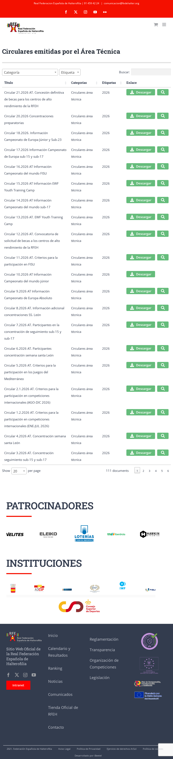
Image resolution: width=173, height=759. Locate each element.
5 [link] (162, 471)
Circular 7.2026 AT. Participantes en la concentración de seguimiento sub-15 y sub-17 (32, 331)
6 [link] (168, 471)
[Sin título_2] (149, 633)
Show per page (21, 471)
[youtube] (34, 675)
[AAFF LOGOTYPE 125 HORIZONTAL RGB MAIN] (116, 533)
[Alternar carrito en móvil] (156, 24)
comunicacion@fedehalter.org (121, 3)
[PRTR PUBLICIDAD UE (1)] (149, 680)
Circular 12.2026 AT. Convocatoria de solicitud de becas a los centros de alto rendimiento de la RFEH (32, 240)
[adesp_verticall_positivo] (39, 586)
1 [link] (137, 471)
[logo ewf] (95, 586)
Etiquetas (109, 82)
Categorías (79, 82)
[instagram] (25, 675)
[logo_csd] (81, 600)
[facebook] (8, 675)
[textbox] (13, 72)
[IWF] (123, 582)
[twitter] (17, 675)
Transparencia (102, 649)
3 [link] (149, 471)
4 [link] (156, 471)
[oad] (67, 588)
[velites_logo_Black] (15, 534)
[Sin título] (149, 652)
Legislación (99, 677)
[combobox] (30, 72)
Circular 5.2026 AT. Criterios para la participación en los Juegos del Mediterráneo (30, 372)
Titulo (8, 82)
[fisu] (150, 590)
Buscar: (124, 72)
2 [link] (143, 471)
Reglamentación (104, 639)
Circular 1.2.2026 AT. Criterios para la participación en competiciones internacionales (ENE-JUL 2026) (31, 419)
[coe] (13, 585)
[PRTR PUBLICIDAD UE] (149, 690)
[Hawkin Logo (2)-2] (149, 532)
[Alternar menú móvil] (164, 24)
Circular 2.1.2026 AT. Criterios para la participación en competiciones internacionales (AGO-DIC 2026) (31, 395)
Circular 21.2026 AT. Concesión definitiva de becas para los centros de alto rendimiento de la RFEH (34, 99)
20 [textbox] (15, 471)
